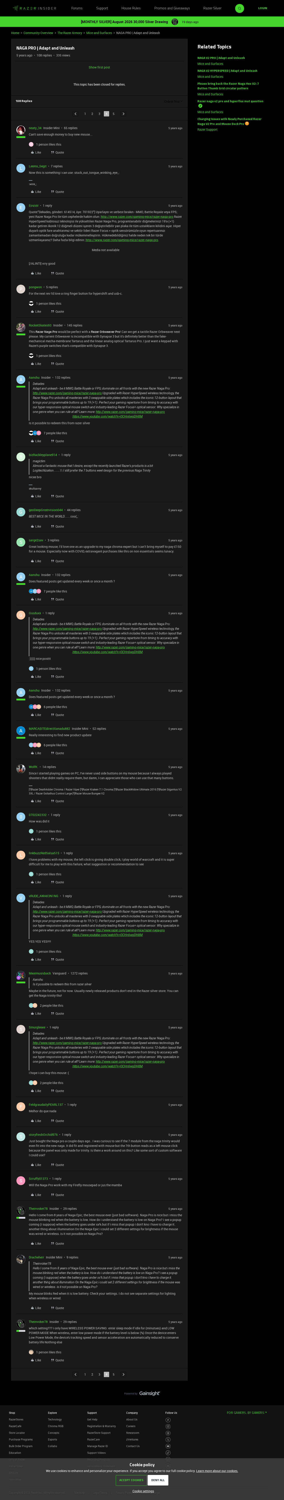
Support (102, 8)
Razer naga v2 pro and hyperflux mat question (230, 101)
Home (15, 33)
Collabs (52, 1446)
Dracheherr (36, 1257)
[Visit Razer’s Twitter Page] (168, 1439)
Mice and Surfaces (99, 33)
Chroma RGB (55, 1426)
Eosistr (34, 205)
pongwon (35, 287)
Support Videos (96, 1452)
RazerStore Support (98, 1432)
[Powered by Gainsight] (142, 1394)
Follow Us (171, 1412)
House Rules (131, 8)
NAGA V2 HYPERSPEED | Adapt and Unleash (227, 71)
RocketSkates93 (40, 325)
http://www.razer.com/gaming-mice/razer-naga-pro (137, 216)
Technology (55, 1419)
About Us (131, 1419)
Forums (77, 8)
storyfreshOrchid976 (43, 1134)
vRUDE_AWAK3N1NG (43, 896)
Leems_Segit (38, 166)
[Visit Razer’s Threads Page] (168, 1433)
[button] (263, 8)
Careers (130, 1426)
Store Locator (17, 1432)
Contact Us (133, 1446)
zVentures (132, 1439)
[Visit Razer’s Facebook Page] (168, 1420)
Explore (52, 1412)
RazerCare (93, 1439)
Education (15, 1452)
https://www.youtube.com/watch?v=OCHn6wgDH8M (108, 416)
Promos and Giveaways (172, 8)
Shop (12, 1412)
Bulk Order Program (20, 1446)
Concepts (53, 1432)
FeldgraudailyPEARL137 (46, 1104)
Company (132, 1412)
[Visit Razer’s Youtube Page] (168, 1446)
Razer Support (207, 129)
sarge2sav (36, 540)
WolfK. (33, 767)
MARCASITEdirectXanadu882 (49, 728)
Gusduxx (35, 613)
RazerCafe (15, 1426)
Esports (52, 1439)
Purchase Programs (21, 1439)
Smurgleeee (37, 1027)
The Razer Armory (69, 33)
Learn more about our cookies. (217, 1471)
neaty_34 (35, 128)
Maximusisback (40, 973)
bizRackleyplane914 (43, 455)
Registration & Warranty (101, 1426)
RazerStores (16, 1419)
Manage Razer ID (97, 1446)
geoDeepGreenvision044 (46, 510)
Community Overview (38, 33)
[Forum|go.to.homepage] (34, 8)
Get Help (92, 1419)
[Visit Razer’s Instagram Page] (168, 1426)
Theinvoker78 (38, 1208)
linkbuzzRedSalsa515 (44, 853)
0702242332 (38, 815)
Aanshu (34, 377)
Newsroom (132, 1432)
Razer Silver (212, 8)
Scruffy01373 (38, 1178)
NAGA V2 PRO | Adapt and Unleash (221, 58)
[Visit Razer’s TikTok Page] (168, 1453)
